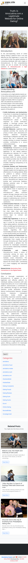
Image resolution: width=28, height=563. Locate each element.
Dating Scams (7, 400)
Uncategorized (7, 414)
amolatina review (8, 368)
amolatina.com (7, 375)
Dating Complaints (8, 386)
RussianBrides (7, 410)
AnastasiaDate (7, 379)
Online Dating (7, 407)
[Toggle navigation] (25, 3)
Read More (6, 462)
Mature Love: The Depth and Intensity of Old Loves (12, 452)
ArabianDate (6, 382)
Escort (5, 403)
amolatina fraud (7, 365)
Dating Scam (6, 396)
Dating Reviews (7, 393)
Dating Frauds (7, 389)
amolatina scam (7, 372)
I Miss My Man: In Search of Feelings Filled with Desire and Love (13, 485)
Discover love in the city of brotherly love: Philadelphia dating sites (12, 522)
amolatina (6, 361)
